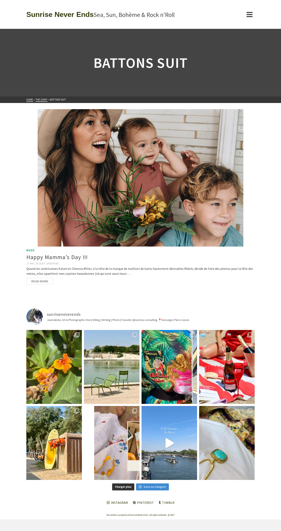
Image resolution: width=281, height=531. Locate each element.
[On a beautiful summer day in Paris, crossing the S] (169, 443)
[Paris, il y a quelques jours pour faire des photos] (111, 367)
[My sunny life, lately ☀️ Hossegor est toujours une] (54, 443)
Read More (39, 281)
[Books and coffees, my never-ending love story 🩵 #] (227, 443)
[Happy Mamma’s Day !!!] (140, 178)
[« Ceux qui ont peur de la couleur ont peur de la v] (169, 367)
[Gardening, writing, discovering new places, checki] (54, 367)
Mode (30, 250)
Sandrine (52, 263)
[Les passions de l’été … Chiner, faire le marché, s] (111, 443)
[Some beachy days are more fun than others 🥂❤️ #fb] (227, 367)
